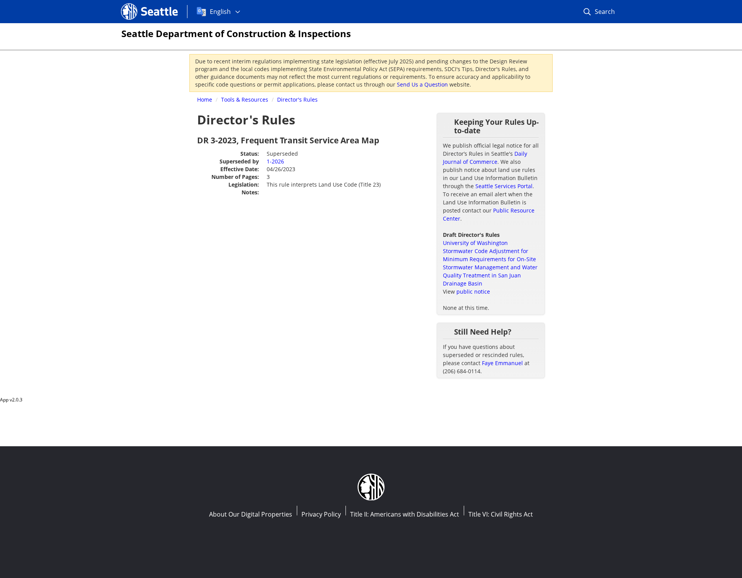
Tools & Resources (244, 99)
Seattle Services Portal (504, 186)
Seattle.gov (137, 4)
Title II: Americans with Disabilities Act (404, 514)
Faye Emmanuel (502, 363)
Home (204, 99)
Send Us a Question (422, 84)
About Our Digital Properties (250, 514)
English (220, 11)
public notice (473, 291)
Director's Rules (297, 99)
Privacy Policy (321, 514)
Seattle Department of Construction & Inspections (236, 33)
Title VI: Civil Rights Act (500, 514)
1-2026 (275, 161)
